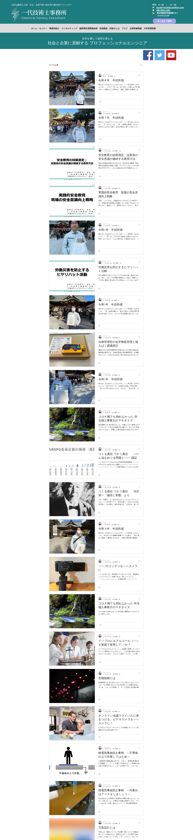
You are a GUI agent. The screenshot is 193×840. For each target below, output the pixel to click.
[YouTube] (171, 55)
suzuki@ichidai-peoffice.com (170, 7)
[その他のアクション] (140, 75)
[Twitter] (160, 55)
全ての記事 (53, 65)
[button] (141, 65)
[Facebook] (148, 55)
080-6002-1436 (163, 10)
